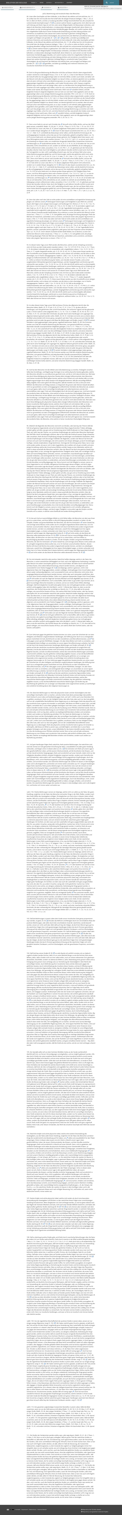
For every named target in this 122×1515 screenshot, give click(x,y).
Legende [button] (46, 7)
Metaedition (59, 2)
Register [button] (63, 7)
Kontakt (18, 1509)
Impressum (24, 1509)
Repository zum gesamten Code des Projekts (95, 1512)
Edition (48, 2)
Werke (41, 2)
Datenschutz (32, 1509)
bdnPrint (69, 2)
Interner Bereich (42, 1509)
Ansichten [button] (8, 7)
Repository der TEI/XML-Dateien (92, 1509)
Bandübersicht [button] (27, 7)
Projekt (33, 2)
